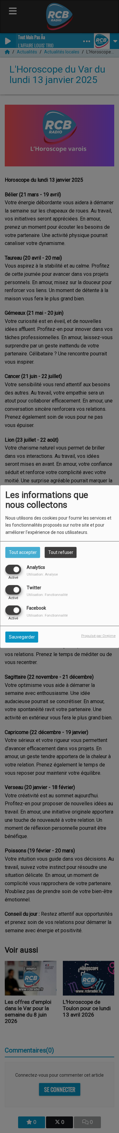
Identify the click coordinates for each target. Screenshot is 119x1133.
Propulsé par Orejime (98, 636)
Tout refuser (60, 552)
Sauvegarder (22, 637)
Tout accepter (23, 552)
